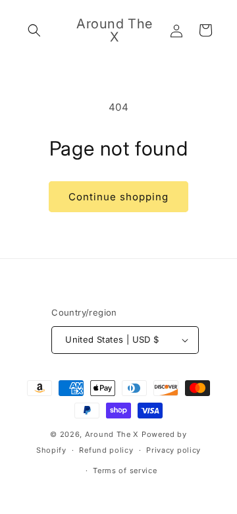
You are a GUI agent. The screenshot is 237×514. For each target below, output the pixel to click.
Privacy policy (173, 450)
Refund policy (106, 450)
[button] (34, 30)
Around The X (112, 434)
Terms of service (125, 470)
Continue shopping (118, 196)
